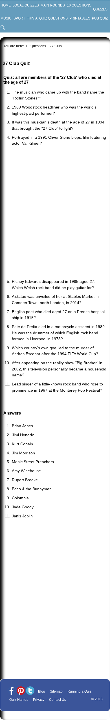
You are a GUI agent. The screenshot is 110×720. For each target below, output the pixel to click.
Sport (19, 18)
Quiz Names (18, 700)
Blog (41, 691)
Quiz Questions (53, 18)
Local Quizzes (25, 5)
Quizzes (100, 9)
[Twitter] (30, 691)
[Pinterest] (21, 691)
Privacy (38, 700)
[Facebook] (11, 691)
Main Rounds (53, 5)
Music (6, 18)
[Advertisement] (55, 213)
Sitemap (56, 691)
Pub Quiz (100, 18)
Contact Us (57, 700)
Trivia (32, 18)
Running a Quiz (79, 691)
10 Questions (79, 5)
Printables (79, 18)
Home (6, 5)
